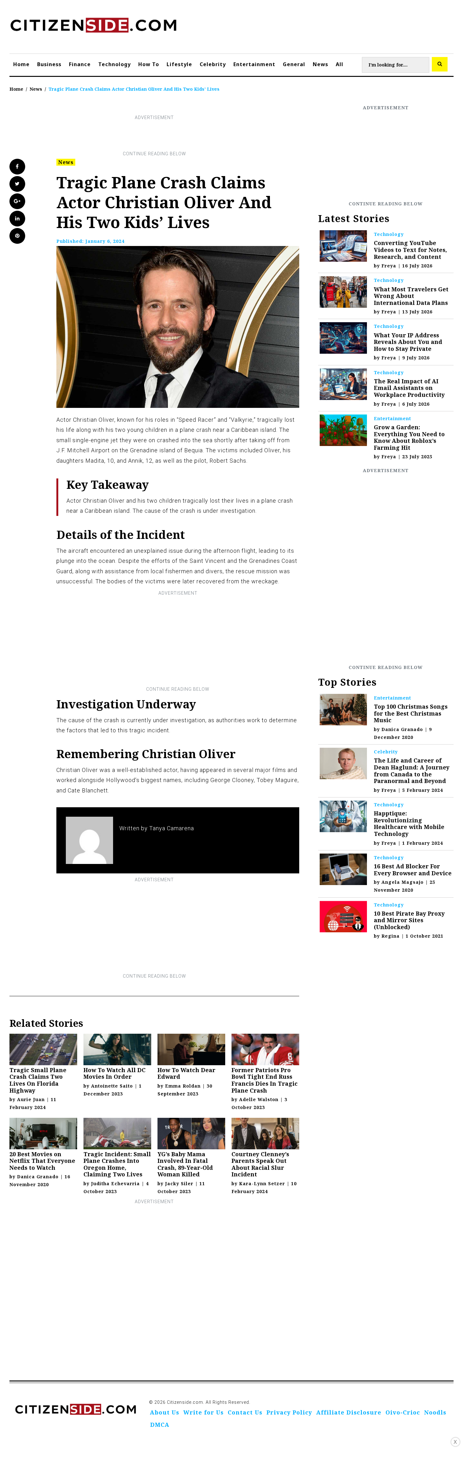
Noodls (435, 1412)
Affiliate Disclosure (348, 1412)
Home (21, 64)
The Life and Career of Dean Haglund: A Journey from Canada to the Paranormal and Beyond (411, 771)
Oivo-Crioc (403, 1412)
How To (148, 64)
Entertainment (254, 64)
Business (49, 64)
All (339, 64)
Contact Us (245, 1412)
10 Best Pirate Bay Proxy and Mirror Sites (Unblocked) (409, 920)
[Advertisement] (154, 136)
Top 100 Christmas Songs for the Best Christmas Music (411, 713)
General (294, 64)
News (320, 64)
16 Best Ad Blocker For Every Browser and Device (413, 869)
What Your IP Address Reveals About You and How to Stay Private (408, 341)
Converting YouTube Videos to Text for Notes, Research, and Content (410, 249)
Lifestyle (179, 64)
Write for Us (203, 1412)
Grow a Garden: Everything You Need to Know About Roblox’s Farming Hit (409, 437)
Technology (114, 64)
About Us (164, 1412)
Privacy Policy (289, 1412)
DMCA (159, 1424)
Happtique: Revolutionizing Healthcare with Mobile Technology (409, 823)
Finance (80, 64)
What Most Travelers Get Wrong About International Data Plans (411, 295)
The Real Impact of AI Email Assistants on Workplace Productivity (409, 387)
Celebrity (213, 64)
